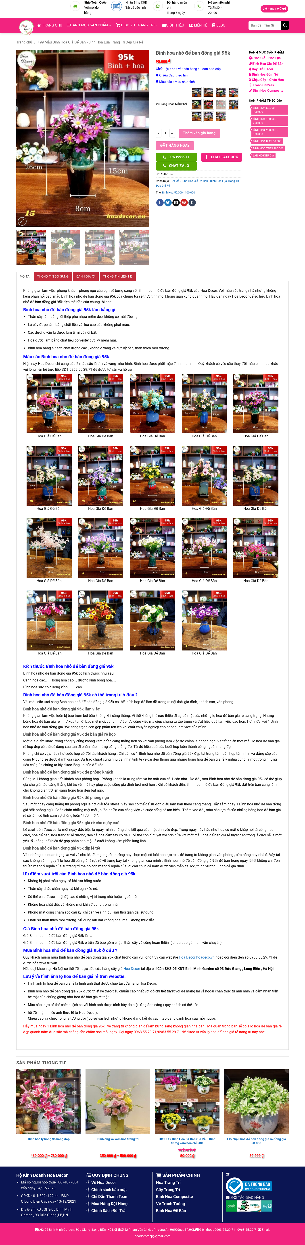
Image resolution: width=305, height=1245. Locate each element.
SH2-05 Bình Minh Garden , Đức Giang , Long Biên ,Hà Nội (77, 1230)
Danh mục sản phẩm (89, 25)
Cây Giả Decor (263, 69)
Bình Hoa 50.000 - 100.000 (178, 192)
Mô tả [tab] (24, 276)
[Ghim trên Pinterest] (184, 202)
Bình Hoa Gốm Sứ (265, 74)
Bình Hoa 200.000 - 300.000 (265, 132)
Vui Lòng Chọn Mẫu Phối (171, 104)
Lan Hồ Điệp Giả (263, 155)
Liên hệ (200, 25)
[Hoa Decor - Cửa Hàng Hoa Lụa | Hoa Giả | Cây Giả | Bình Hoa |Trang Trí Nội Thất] (28, 27)
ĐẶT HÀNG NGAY (175, 146)
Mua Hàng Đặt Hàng (109, 1203)
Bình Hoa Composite (268, 90)
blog (220, 25)
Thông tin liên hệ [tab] (117, 276)
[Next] (141, 138)
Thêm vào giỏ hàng (199, 133)
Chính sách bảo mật (109, 1189)
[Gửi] (285, 25)
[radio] (196, 92)
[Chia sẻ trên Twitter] (168, 202)
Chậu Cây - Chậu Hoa (268, 80)
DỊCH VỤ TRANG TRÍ (137, 25)
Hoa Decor (131, 969)
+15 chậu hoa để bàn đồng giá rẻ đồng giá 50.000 (256, 1141)
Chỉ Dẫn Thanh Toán (109, 1196)
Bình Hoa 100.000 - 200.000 (265, 121)
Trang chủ (51, 25)
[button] (274, 8)
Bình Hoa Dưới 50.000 (267, 141)
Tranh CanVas (263, 85)
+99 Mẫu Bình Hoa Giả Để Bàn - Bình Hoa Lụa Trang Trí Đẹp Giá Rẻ (90, 42)
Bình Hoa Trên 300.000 (268, 148)
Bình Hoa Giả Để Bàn (268, 64)
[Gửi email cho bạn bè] (176, 202)
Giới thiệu (175, 25)
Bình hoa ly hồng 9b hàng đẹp (49, 1139)
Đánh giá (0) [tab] (85, 276)
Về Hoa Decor (103, 1182)
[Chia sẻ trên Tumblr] (192, 202)
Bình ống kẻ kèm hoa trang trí (118, 1139)
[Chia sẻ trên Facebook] (160, 202)
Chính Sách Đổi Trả (108, 1210)
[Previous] (25, 138)
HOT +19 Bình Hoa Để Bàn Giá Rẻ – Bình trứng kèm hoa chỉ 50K (187, 1141)
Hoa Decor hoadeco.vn (197, 957)
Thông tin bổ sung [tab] (52, 276)
